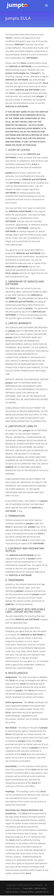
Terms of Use (12, 891)
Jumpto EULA (42, 891)
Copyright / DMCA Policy (34, 888)
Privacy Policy (27, 891)
